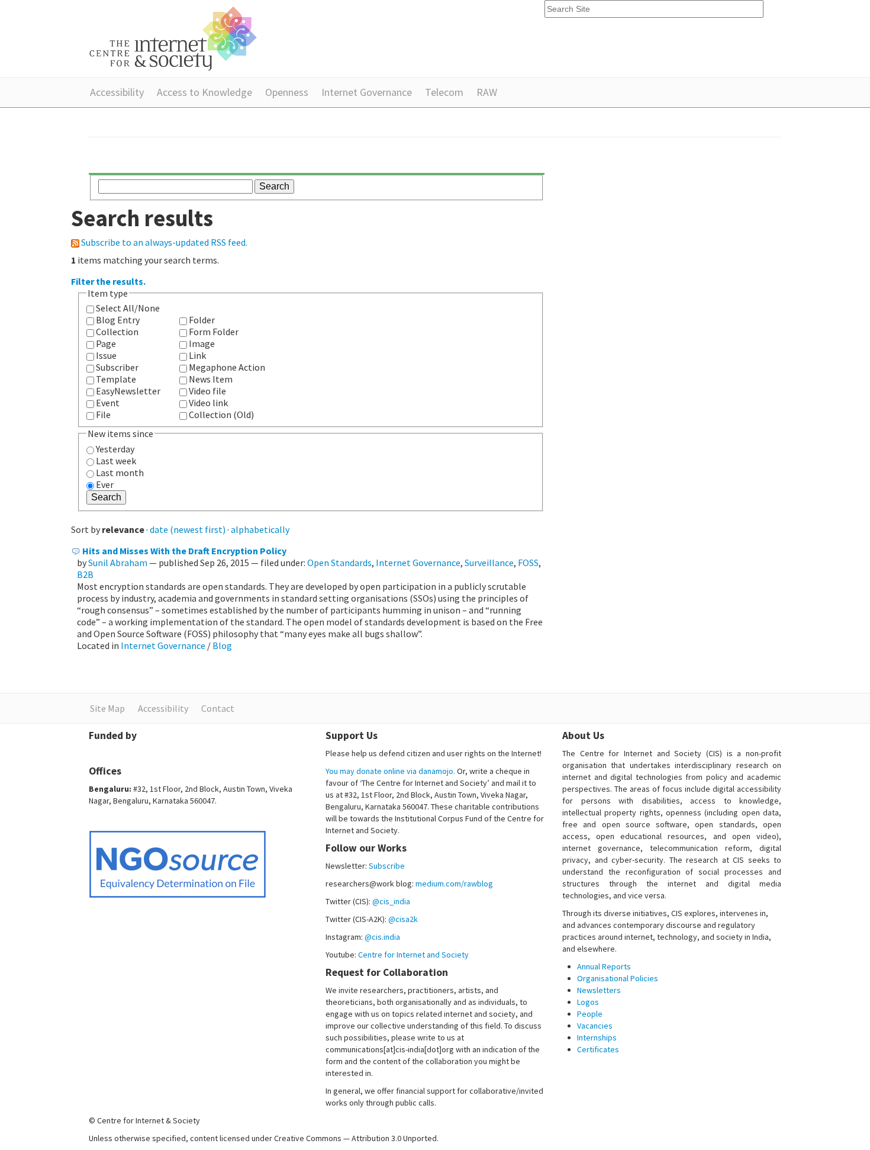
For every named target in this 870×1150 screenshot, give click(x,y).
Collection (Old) (221, 414)
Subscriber (117, 367)
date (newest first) (187, 529)
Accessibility (117, 92)
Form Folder (214, 332)
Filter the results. (108, 281)
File (103, 414)
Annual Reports (604, 966)
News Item (211, 379)
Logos (588, 1002)
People (589, 1013)
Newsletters (599, 990)
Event (108, 403)
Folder (202, 320)
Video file (207, 391)
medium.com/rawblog (454, 883)
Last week (116, 461)
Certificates (598, 1049)
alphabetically (260, 529)
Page (106, 343)
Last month (120, 472)
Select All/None (128, 308)
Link (197, 355)
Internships (597, 1037)
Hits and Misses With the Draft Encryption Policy (184, 551)
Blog (222, 645)
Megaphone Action (227, 367)
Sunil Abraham (117, 562)
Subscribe (387, 865)
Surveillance (489, 562)
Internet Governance (366, 92)
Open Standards (339, 562)
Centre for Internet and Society (413, 954)
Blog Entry (118, 320)
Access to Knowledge (204, 92)
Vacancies (595, 1025)
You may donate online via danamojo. (390, 771)
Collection (117, 332)
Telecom (444, 92)
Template (116, 379)
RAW (486, 92)
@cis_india (391, 901)
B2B (85, 574)
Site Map (107, 708)
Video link (208, 403)
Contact (217, 708)
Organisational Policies (617, 978)
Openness (286, 92)
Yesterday (115, 449)
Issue (106, 355)
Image (202, 343)
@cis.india (382, 936)
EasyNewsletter (128, 391)
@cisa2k (403, 919)
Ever (105, 484)
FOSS (528, 562)
